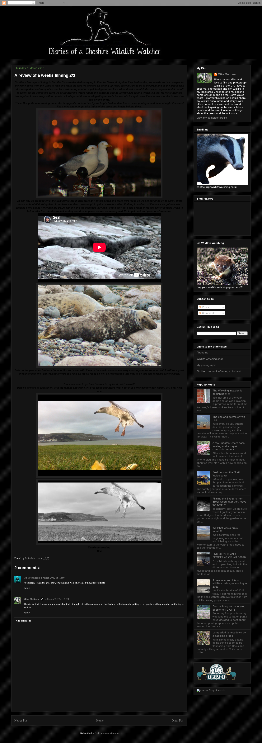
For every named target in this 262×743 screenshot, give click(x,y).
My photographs (206, 365)
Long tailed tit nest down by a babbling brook (229, 634)
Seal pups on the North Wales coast (227, 474)
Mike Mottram (32, 599)
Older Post (178, 720)
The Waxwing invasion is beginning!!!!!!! (227, 392)
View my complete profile (212, 117)
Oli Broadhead (32, 577)
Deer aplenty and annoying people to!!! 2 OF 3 (229, 608)
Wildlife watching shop (210, 358)
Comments (208, 313)
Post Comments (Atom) (107, 733)
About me (202, 352)
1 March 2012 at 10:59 (53, 577)
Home (100, 720)
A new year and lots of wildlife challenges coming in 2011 (230, 583)
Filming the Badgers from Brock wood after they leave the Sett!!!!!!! (229, 502)
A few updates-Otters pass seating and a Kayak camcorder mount (229, 446)
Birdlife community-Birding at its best (219, 371)
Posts (205, 307)
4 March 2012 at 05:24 (57, 599)
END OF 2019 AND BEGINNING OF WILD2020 (229, 555)
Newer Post (21, 720)
